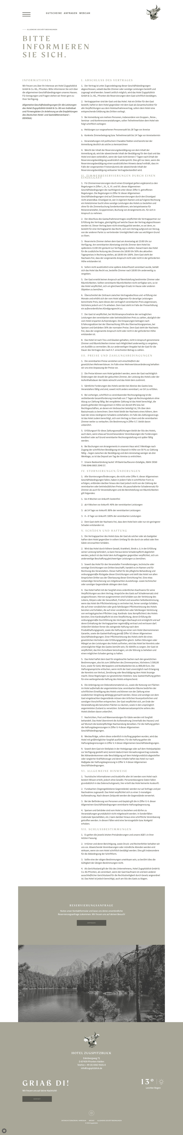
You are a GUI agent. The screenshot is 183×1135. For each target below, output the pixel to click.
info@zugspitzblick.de (91, 1068)
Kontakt (37, 1099)
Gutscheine (54, 13)
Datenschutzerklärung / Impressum (73, 1120)
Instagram (91, 1113)
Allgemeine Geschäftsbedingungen (109, 1120)
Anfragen (70, 13)
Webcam (84, 13)
